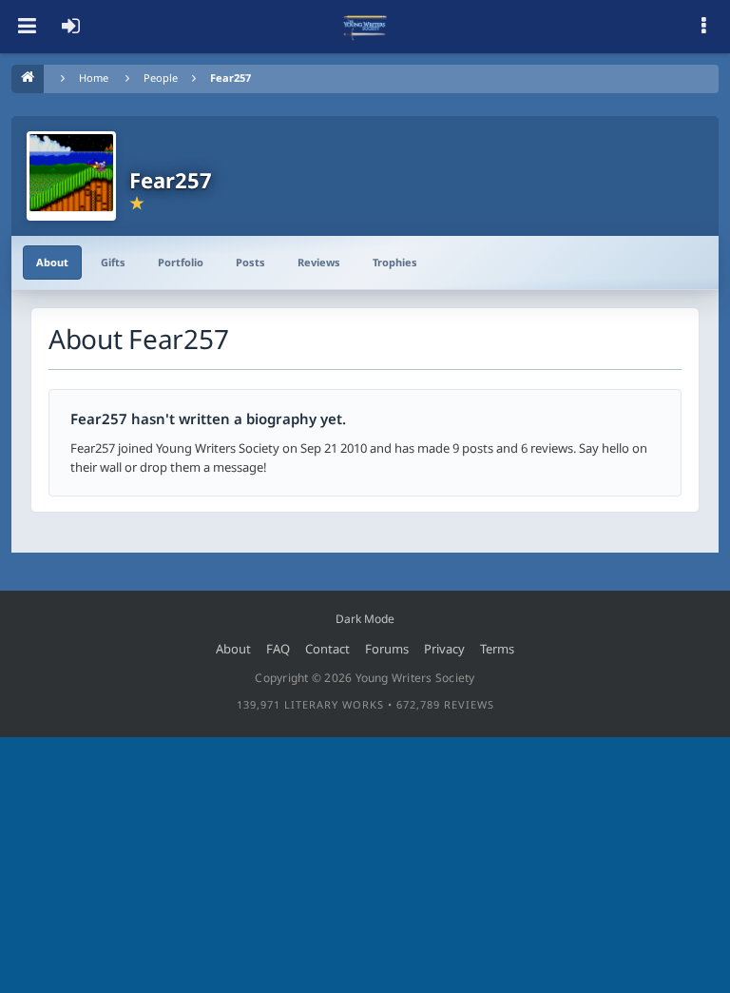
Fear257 (230, 77)
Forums (387, 648)
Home (93, 77)
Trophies (395, 262)
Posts (250, 262)
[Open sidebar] (703, 27)
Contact (327, 648)
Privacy (444, 648)
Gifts (113, 262)
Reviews (319, 262)
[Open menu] (27, 27)
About (52, 262)
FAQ (278, 648)
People (161, 77)
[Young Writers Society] (365, 27)
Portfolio (180, 262)
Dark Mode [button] (365, 619)
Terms (497, 648)
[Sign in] (70, 27)
